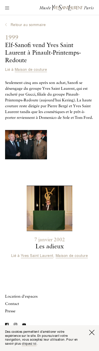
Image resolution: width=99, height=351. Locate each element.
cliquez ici (29, 343)
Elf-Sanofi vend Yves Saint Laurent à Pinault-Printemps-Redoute (43, 49)
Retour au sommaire (28, 25)
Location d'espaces (21, 297)
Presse (10, 311)
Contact (12, 304)
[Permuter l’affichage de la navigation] (7, 8)
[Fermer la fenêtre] (92, 332)
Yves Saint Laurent (37, 256)
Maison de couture (31, 70)
